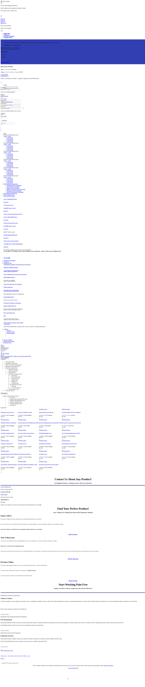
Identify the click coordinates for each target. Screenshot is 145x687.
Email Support (4, 494)
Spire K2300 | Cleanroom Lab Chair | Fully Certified (48, 464)
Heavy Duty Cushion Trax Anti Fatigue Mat (26, 433)
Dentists (13, 380)
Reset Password (4, 96)
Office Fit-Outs (12, 369)
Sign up (3, 113)
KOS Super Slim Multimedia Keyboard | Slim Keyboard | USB (50, 422)
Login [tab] (5, 85)
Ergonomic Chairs (10, 363)
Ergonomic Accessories (11, 366)
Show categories (4, 357)
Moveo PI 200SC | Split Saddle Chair (68, 454)
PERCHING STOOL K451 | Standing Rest (8, 422)
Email (2, 87)
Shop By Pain (12, 371)
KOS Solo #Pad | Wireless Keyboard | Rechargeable (71, 422)
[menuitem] (14, 185)
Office (13, 375)
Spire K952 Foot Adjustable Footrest (7, 433)
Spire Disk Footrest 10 (43, 454)
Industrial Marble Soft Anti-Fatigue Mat (69, 443)
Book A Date (6, 211)
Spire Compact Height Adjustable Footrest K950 (71, 433)
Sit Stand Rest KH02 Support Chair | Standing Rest (71, 412)
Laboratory (14, 378)
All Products (8, 362)
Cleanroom (14, 383)
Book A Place (6, 202)
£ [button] (4, 346)
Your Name (3, 105)
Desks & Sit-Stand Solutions (12, 365)
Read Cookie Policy (108, 665)
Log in (2, 94)
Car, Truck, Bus (15, 387)
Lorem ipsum (10, 137)
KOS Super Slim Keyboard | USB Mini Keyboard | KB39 (28, 422)
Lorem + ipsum (7, 136)
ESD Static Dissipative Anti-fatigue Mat (46, 412)
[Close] (1, 81)
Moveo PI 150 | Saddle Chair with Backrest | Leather (27, 464)
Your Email (3, 100)
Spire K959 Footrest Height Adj (45, 443)
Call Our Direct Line (6, 486)
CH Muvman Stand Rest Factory (7, 443)
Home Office (15, 377)
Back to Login (9, 102)
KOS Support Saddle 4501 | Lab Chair (25, 412)
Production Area (15, 384)
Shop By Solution (10, 368)
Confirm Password (5, 108)
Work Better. (7, 324)
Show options (4, 393)
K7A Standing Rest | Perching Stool (24, 454)
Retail (13, 386)
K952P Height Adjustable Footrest (45, 433)
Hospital (14, 381)
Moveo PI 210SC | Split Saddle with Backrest (9, 464)
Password (3, 89)
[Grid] (1, 352)
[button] (2, 346)
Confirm (3, 102)
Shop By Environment (14, 374)
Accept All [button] (70, 668)
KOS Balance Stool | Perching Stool (7, 412)
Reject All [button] (75, 668)
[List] (3, 352)
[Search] (1, 125)
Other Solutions (12, 389)
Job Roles (11, 372)
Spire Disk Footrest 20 (22, 443)
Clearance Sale (9, 390)
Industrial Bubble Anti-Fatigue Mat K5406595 (9, 454)
